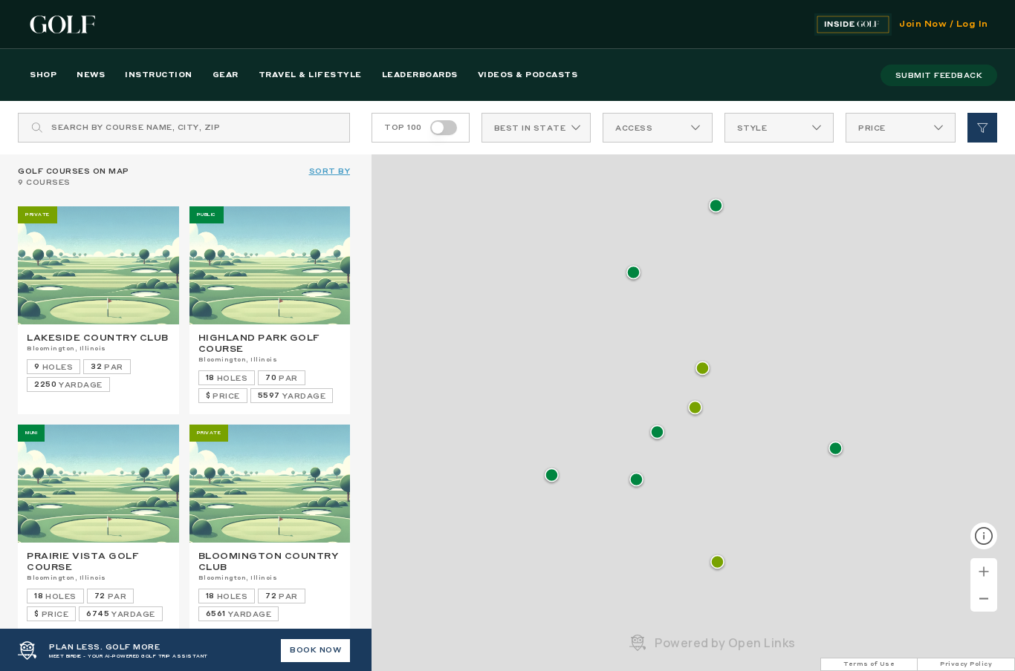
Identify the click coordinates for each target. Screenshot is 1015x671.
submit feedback (939, 75)
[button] (702, 369)
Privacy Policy (966, 664)
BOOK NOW (315, 650)
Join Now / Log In (943, 24)
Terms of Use (869, 664)
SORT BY (330, 171)
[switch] (443, 127)
